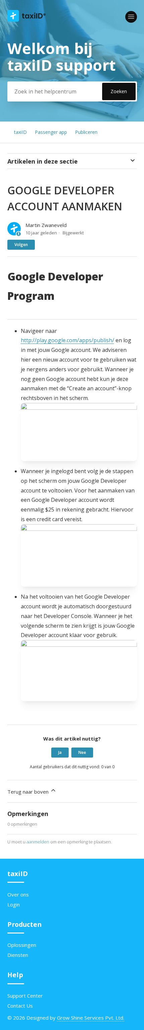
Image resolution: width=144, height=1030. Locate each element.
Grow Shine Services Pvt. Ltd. (90, 1017)
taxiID (20, 132)
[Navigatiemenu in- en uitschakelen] (131, 17)
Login (13, 904)
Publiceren (86, 132)
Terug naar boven (28, 791)
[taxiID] (26, 19)
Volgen (21, 244)
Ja (60, 752)
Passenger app (51, 132)
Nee (82, 752)
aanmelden (37, 842)
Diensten (17, 955)
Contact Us (20, 1005)
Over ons (18, 894)
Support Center (25, 995)
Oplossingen (21, 945)
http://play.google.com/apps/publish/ (67, 340)
